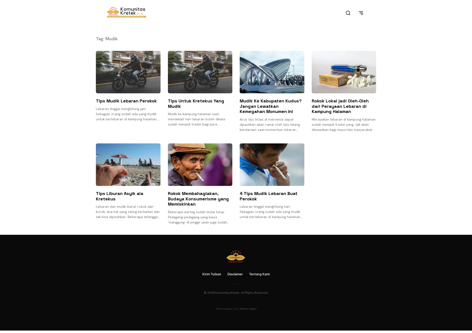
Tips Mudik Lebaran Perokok (126, 101)
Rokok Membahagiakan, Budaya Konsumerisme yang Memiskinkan (198, 199)
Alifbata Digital (247, 308)
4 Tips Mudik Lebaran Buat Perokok (268, 196)
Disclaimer (235, 274)
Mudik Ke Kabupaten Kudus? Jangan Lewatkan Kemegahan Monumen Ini (271, 106)
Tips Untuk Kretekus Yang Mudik (196, 103)
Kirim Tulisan (211, 274)
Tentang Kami (259, 274)
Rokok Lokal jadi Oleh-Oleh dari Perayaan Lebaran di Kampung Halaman (340, 106)
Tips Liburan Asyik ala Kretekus (119, 196)
